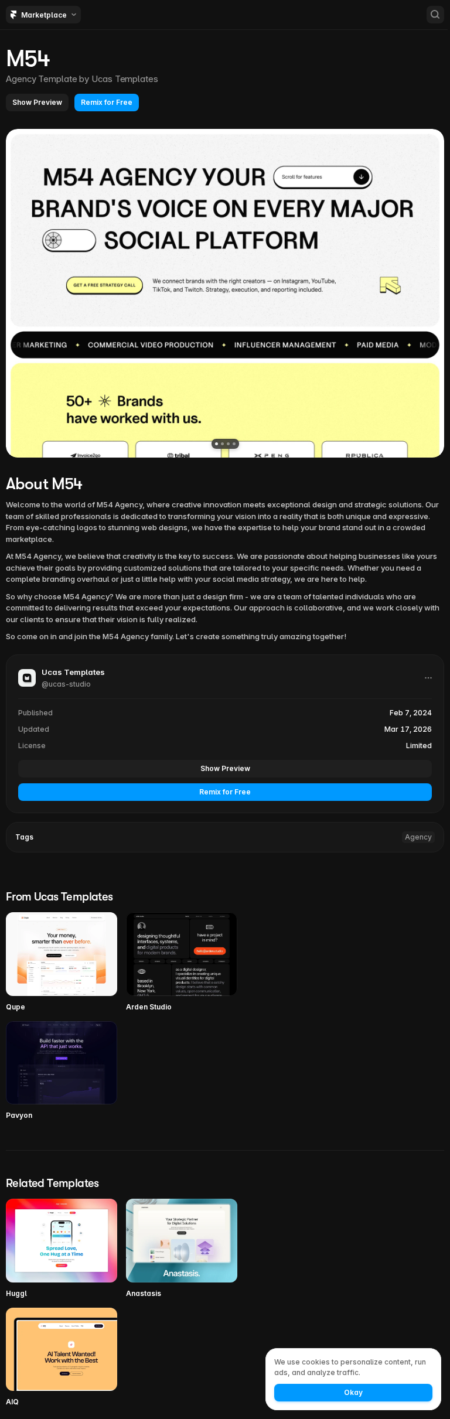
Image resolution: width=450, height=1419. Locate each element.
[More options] (428, 677)
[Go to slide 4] (234, 443)
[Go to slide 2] (222, 443)
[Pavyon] (61, 1071)
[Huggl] (61, 1249)
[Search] (435, 14)
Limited (419, 745)
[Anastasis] (181, 1249)
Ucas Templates (124, 78)
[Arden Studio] (181, 962)
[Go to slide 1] (216, 443)
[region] (225, 293)
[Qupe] (61, 962)
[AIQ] (61, 1358)
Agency (418, 837)
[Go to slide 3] (228, 443)
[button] (37, 102)
